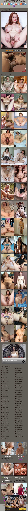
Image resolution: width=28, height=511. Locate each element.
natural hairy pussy (21, 388)
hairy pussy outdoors (21, 394)
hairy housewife (20, 368)
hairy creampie (6, 407)
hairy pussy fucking (7, 421)
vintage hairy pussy (21, 431)
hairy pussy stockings (21, 416)
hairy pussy (19, 399)
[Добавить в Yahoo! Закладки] (14, 6)
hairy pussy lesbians (21, 377)
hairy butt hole (6, 399)
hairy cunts (5, 410)
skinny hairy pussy (21, 410)
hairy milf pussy (20, 383)
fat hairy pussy (6, 418)
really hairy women (21, 401)
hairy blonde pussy (7, 394)
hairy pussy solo (20, 414)
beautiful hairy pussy (7, 388)
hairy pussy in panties (21, 396)
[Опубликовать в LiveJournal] (14, 4)
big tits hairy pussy (7, 390)
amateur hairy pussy (7, 368)
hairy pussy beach (7, 385)
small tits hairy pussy (21, 412)
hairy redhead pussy (21, 403)
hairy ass (4, 377)
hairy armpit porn (7, 372)
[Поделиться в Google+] (9, 4)
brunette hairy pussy (7, 396)
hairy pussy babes (7, 381)
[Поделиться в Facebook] (4, 4)
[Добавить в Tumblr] (23, 4)
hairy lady (19, 372)
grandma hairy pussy (7, 427)
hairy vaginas (20, 427)
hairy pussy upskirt (21, 425)
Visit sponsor (18, 50)
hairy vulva (19, 434)
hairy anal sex (6, 370)
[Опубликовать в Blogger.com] (2, 4)
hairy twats (19, 421)
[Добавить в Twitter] (25, 4)
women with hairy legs (21, 375)
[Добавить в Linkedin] (11, 4)
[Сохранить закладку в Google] (7, 4)
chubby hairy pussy (7, 401)
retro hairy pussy (20, 405)
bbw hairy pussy (6, 383)
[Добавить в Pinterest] (16, 4)
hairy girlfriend (6, 423)
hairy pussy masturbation (21, 379)
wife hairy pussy (20, 436)
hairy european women (7, 414)
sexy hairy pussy (20, 407)
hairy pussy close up (7, 405)
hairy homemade (7, 436)
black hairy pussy (7, 392)
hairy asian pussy (7, 375)
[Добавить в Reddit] (18, 4)
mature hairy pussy (21, 381)
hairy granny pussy (7, 429)
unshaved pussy (20, 423)
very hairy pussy (20, 429)
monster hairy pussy (7, 434)
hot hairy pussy (6, 438)
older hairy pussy (21, 392)
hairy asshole (6, 379)
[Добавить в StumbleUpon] (21, 4)
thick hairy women (21, 418)
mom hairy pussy (21, 385)
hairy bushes (6, 431)
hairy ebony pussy (7, 412)
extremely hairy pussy (7, 416)
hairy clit (4, 403)
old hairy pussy (20, 390)
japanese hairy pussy (21, 370)
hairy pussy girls (6, 425)
